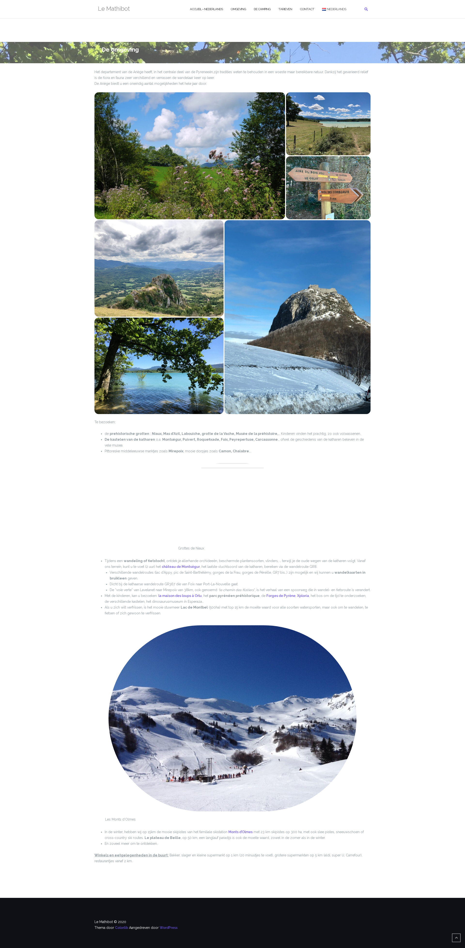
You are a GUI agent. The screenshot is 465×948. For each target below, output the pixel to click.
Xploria (303, 596)
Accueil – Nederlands (206, 9)
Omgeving (238, 9)
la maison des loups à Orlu (180, 596)
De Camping (262, 9)
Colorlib (121, 928)
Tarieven (285, 9)
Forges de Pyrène (280, 596)
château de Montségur (181, 567)
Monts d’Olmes (240, 832)
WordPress (169, 928)
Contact (307, 9)
